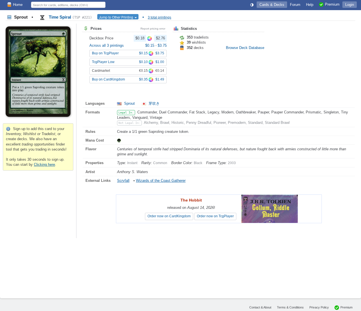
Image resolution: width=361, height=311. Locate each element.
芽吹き (154, 103)
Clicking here (44, 164)
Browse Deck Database (245, 48)
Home (18, 5)
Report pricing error (152, 28)
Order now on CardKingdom (169, 216)
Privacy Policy (319, 307)
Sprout (129, 103)
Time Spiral (70, 17)
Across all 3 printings (106, 45)
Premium (346, 307)
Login (349, 5)
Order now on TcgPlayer (215, 216)
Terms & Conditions (290, 307)
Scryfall (123, 180)
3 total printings (159, 17)
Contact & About (260, 307)
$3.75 (162, 45)
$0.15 (150, 45)
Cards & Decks (271, 5)
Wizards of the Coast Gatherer (161, 180)
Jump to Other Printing (116, 17)
